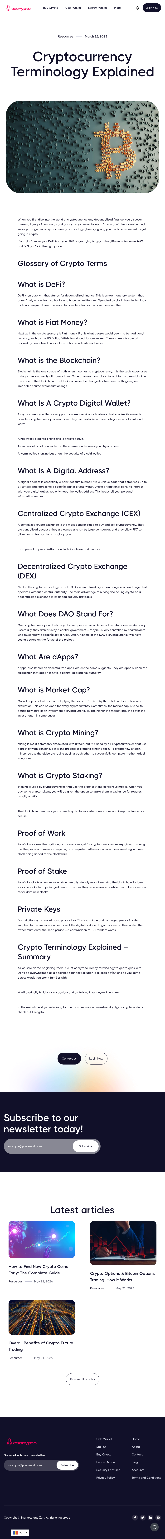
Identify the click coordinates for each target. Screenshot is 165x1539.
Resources (65, 36)
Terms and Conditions (146, 1477)
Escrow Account (106, 1462)
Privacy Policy (105, 1477)
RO (20, 1532)
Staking (101, 1446)
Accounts (138, 1470)
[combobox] (20, 1533)
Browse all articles (82, 1379)
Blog (135, 1462)
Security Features (108, 1470)
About (136, 1446)
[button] (119, 7)
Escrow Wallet (97, 7)
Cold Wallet (73, 7)
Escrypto (38, 1012)
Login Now (152, 7)
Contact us (69, 1058)
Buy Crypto (50, 7)
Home (136, 1439)
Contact (137, 1454)
